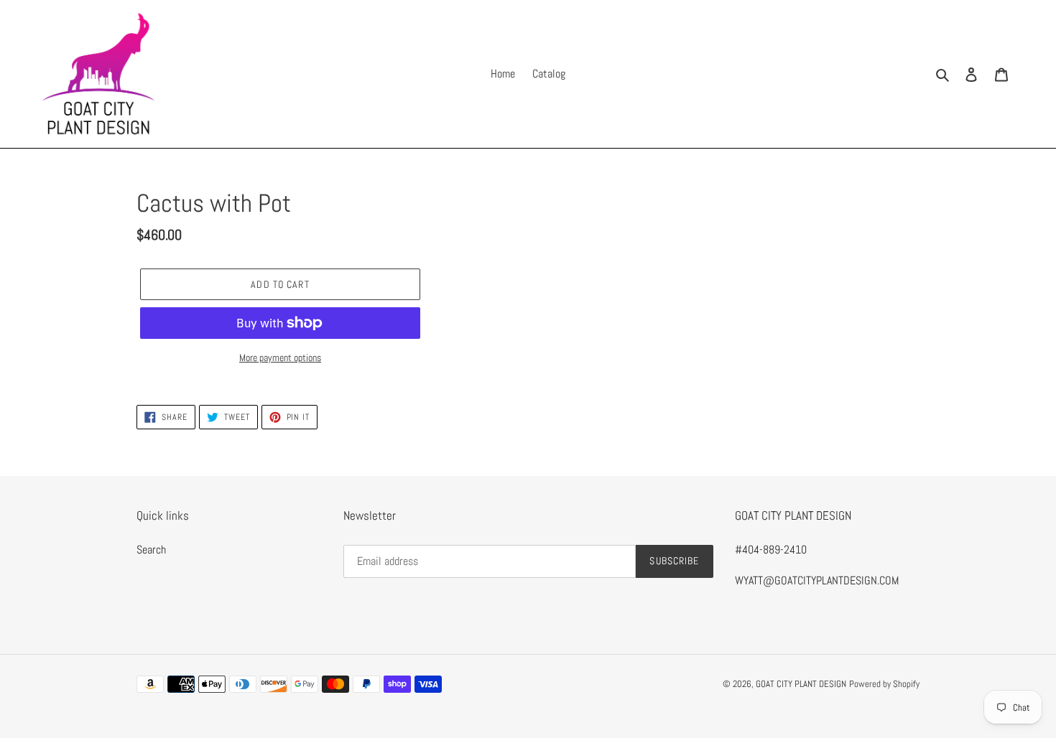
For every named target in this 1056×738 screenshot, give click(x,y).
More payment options (280, 357)
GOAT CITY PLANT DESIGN (801, 684)
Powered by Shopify (884, 684)
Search (151, 549)
